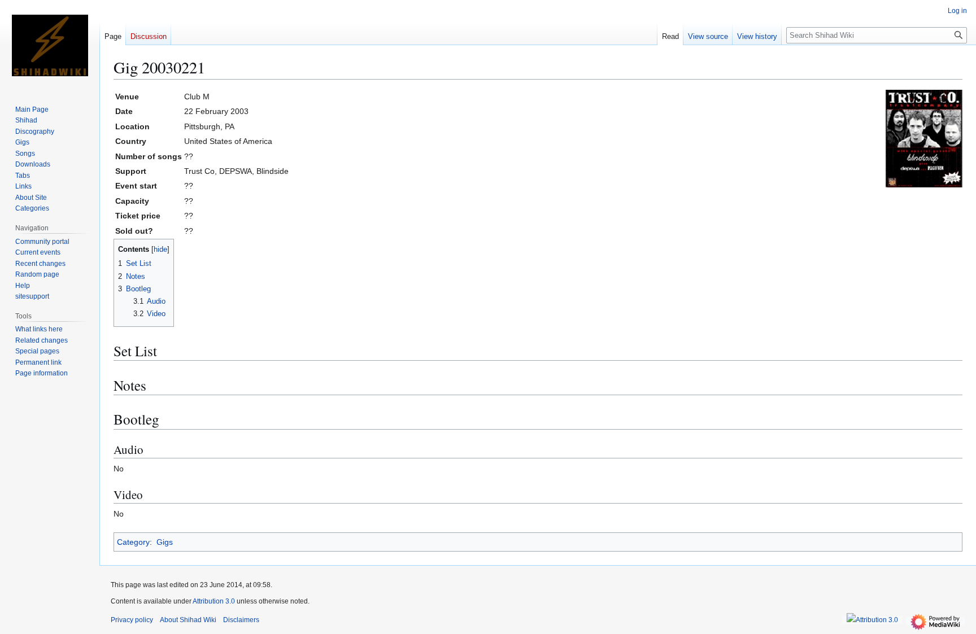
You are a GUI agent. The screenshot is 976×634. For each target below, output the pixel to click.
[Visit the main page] (50, 45)
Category (133, 541)
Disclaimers (241, 620)
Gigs (164, 541)
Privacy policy (132, 620)
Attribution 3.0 (215, 601)
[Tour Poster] (923, 137)
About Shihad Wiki (188, 620)
